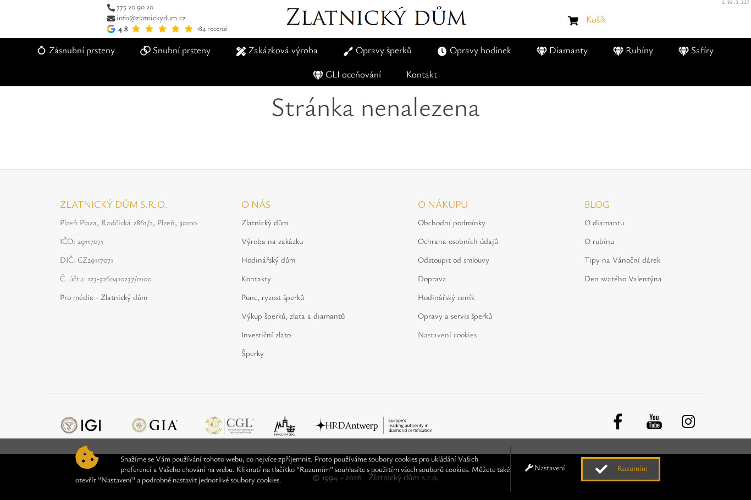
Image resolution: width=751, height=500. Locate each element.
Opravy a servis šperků (455, 315)
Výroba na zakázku (272, 241)
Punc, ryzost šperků (272, 297)
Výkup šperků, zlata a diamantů (293, 315)
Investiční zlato (266, 334)
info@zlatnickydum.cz (151, 17)
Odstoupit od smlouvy (453, 259)
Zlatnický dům (264, 222)
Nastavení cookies (447, 334)
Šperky (252, 353)
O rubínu (599, 241)
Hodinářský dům (268, 259)
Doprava (432, 278)
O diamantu (604, 222)
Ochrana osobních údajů (458, 241)
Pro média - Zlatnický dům (103, 297)
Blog (597, 203)
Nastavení (549, 467)
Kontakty (256, 278)
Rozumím (632, 468)
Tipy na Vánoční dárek (622, 259)
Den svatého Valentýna (623, 278)
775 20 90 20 (135, 6)
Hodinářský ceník (446, 297)
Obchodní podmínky (451, 222)
